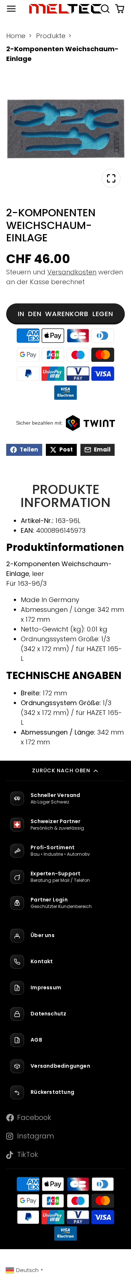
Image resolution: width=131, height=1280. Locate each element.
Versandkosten (71, 272)
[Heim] (65, 9)
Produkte (51, 35)
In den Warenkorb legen (65, 313)
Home (15, 35)
